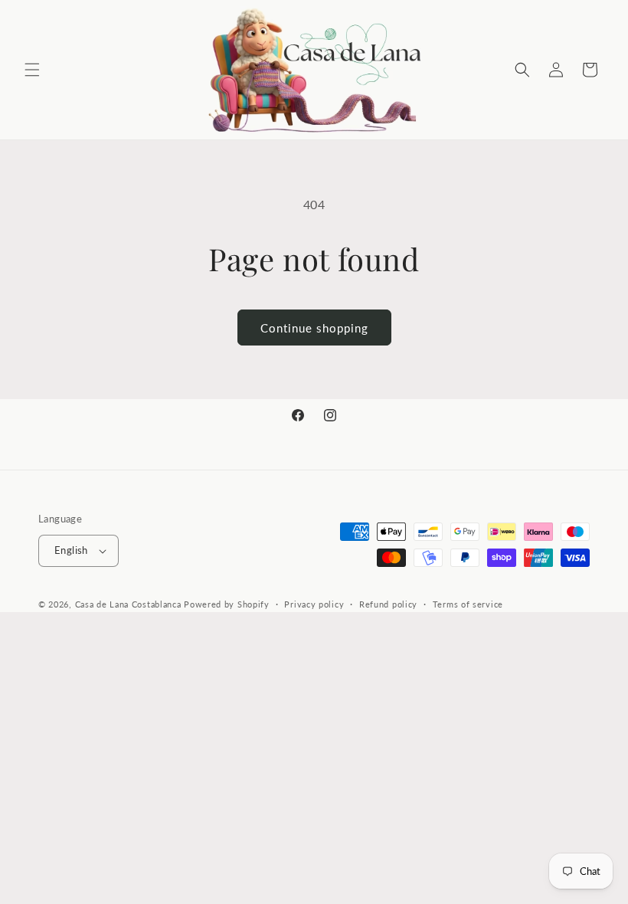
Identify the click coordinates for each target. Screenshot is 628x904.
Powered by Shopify (227, 604)
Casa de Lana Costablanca (128, 604)
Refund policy (388, 604)
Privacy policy (314, 604)
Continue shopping (314, 328)
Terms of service (468, 604)
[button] (32, 70)
